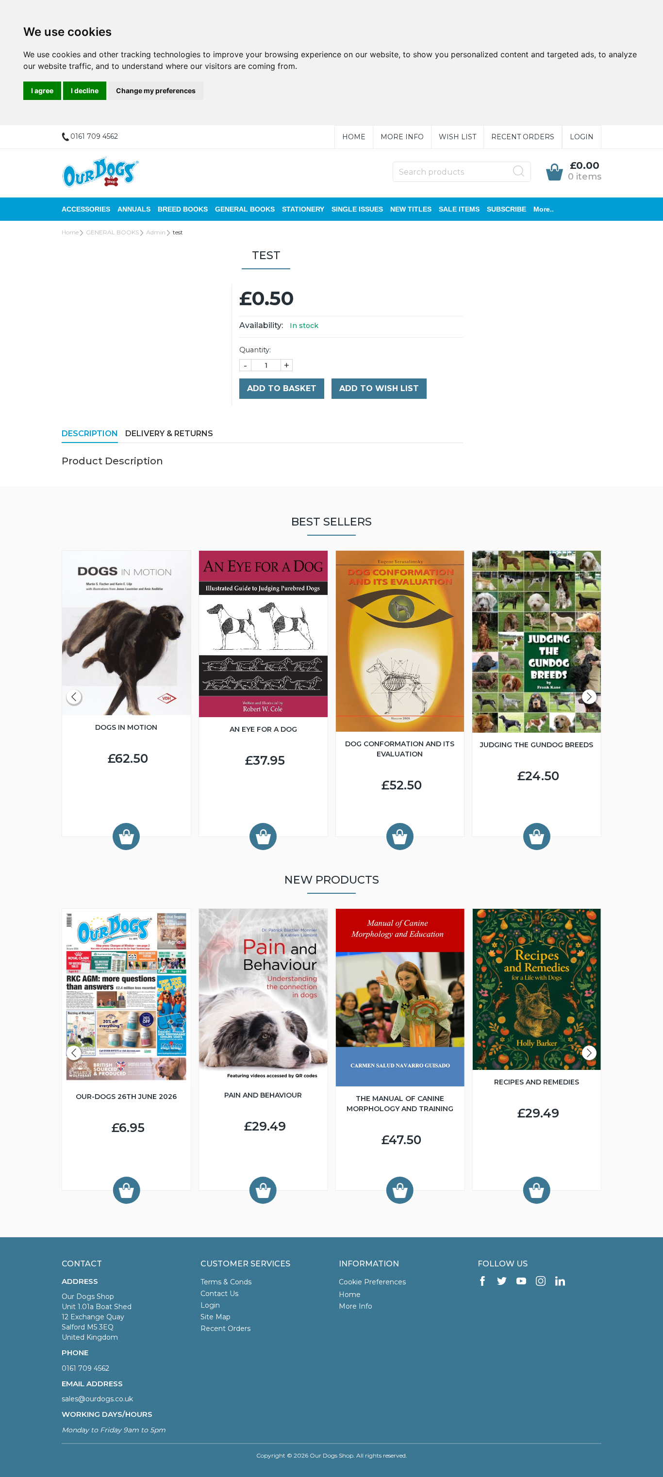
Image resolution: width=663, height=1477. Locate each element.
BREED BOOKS (183, 209)
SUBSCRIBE (506, 209)
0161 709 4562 (85, 1368)
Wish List (457, 136)
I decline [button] (85, 90)
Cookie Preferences (372, 1282)
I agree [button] (42, 90)
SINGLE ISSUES (357, 209)
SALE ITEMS (459, 209)
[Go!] (519, 171)
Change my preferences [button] (156, 90)
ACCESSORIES (86, 209)
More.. (543, 209)
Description (90, 433)
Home (353, 136)
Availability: (261, 325)
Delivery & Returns (169, 433)
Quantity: (255, 349)
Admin (156, 232)
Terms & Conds (225, 1282)
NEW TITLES (410, 209)
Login (582, 136)
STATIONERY (303, 209)
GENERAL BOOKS (245, 209)
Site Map (215, 1317)
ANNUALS (133, 209)
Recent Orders (522, 136)
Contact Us (219, 1293)
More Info (402, 136)
